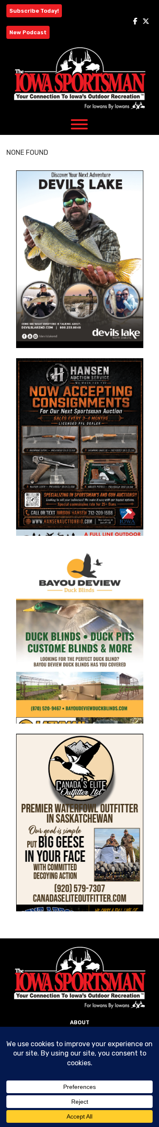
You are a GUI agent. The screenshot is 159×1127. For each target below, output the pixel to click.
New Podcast (28, 32)
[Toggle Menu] (79, 124)
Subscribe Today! (34, 11)
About (79, 1022)
